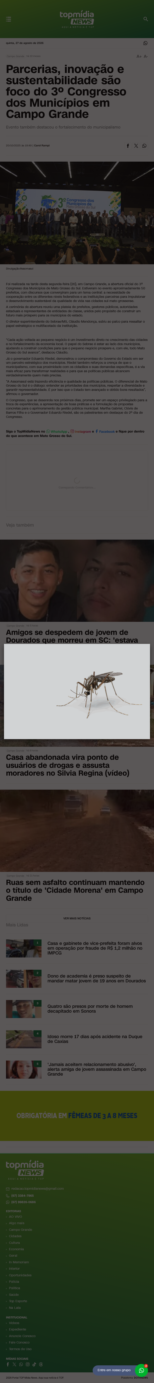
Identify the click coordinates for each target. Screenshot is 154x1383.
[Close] (150, 643)
